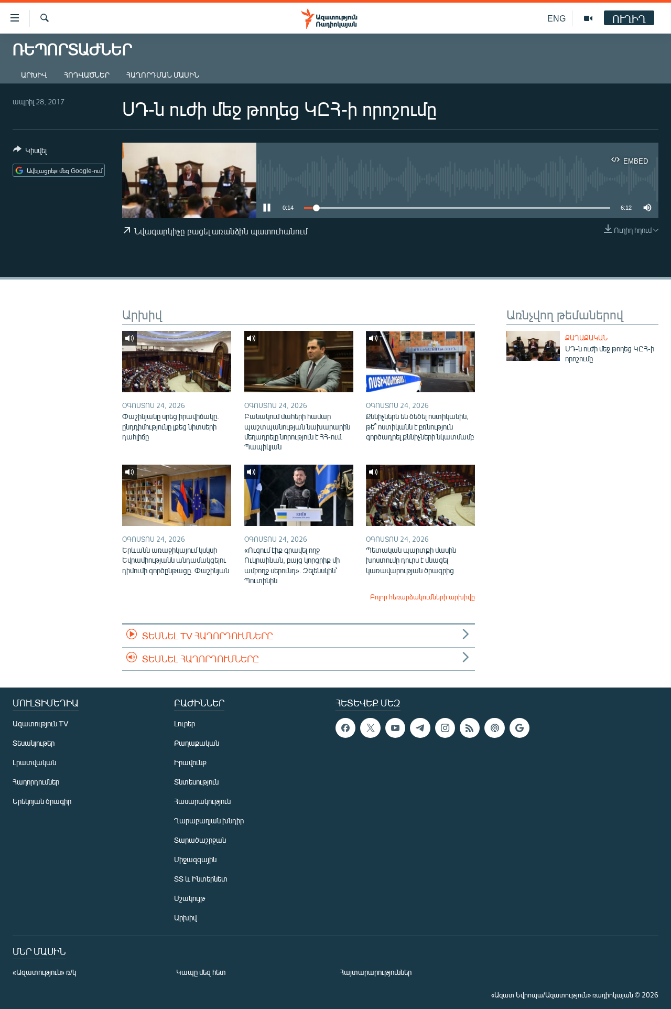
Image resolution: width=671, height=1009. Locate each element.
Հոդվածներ (87, 74)
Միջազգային (195, 859)
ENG (556, 18)
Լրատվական (34, 762)
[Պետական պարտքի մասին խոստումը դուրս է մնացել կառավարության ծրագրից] (420, 495)
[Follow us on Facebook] (345, 728)
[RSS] (470, 728)
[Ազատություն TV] (588, 18)
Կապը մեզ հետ (201, 972)
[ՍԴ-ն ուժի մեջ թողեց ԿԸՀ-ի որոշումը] (533, 346)
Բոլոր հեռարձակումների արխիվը (422, 597)
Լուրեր (184, 723)
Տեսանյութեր (34, 742)
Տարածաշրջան (200, 839)
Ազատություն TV (40, 723)
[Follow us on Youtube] (395, 728)
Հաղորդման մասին (162, 74)
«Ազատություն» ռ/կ (44, 972)
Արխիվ (34, 74)
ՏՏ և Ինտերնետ (201, 878)
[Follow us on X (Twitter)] (370, 728)
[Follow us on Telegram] (420, 728)
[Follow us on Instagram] (445, 728)
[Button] (30, 152)
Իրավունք (190, 762)
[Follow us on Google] (519, 728)
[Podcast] (494, 728)
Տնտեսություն (196, 781)
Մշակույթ (189, 898)
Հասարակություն (202, 801)
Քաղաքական (586, 338)
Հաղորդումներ (36, 781)
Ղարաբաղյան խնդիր (209, 820)
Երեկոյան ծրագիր (42, 801)
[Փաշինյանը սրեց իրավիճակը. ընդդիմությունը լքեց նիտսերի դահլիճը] (176, 361)
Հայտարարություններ (376, 972)
